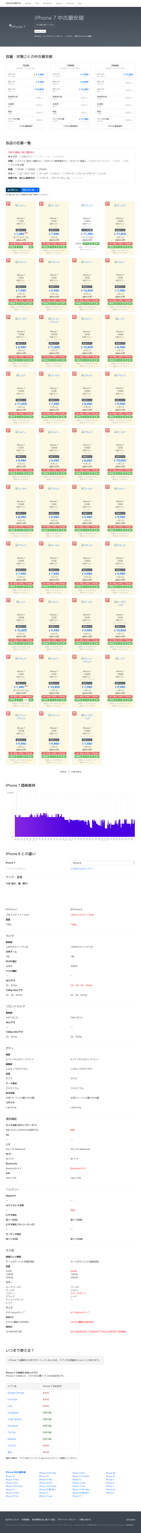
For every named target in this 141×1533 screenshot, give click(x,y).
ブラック (69, 173)
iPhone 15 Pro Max (47, 1473)
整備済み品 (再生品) (99, 161)
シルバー (56, 173)
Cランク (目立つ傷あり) (29, 161)
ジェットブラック (86, 173)
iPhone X (110, 1479)
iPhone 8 (110, 1483)
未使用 (116, 161)
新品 (126, 161)
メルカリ (12, 1445)
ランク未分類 (17, 164)
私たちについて (12, 1519)
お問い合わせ (85, 1519)
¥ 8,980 (84, 82)
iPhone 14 (44, 1476)
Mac (80, 3)
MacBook (47, 3)
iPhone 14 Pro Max (47, 1486)
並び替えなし (13, 190)
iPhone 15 (10, 1489)
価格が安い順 (28, 190)
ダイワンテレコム (61, 178)
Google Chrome (16, 1392)
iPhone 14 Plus (46, 1479)
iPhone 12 (77, 1479)
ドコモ (39, 156)
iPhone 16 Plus (12, 1479)
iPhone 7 (110, 1486)
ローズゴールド (27, 173)
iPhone (28, 3)
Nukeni (13, 3)
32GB (20, 169)
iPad (37, 3)
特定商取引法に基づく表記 (43, 1519)
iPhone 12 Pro (79, 1486)
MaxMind (129, 1525)
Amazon (12, 1439)
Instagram (13, 1412)
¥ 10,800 (39, 89)
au (48, 156)
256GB (42, 169)
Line (10, 1406)
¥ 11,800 (128, 74)
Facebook (13, 1425)
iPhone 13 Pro (79, 1473)
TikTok (12, 1432)
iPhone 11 (77, 1496)
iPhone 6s (110, 1489)
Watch (59, 3)
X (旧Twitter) (15, 1419)
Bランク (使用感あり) (56, 161)
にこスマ (78, 178)
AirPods (70, 3)
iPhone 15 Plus (12, 1493)
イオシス (43, 178)
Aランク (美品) (78, 161)
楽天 (10, 1452)
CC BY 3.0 (92, 1525)
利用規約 (25, 1519)
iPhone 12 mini (79, 1483)
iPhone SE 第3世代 (47, 1489)
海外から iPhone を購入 (83, 36)
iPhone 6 (110, 1493)
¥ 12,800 (83, 89)
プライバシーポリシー (67, 1519)
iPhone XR (110, 1473)
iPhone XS (110, 1476)
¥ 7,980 (40, 82)
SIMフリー (27, 156)
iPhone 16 (10, 1476)
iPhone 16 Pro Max (14, 1486)
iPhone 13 (43, 1493)
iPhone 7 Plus (40, 31)
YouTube (12, 1399)
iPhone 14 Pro (45, 1483)
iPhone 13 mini (45, 1496)
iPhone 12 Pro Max (81, 1489)
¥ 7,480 (38, 74)
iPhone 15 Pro (12, 1496)
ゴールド (43, 173)
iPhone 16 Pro (12, 1483)
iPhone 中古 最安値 (15, 1472)
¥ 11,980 (83, 119)
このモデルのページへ (81, 868)
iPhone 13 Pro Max (81, 1476)
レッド (102, 173)
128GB (31, 169)
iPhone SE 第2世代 (81, 1493)
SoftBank (58, 156)
